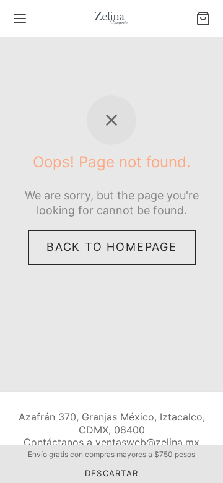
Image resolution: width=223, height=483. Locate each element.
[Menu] (19, 18)
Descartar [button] (112, 473)
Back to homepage (111, 246)
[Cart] (203, 18)
